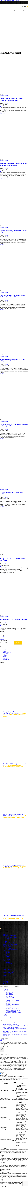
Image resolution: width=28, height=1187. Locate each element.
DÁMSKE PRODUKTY (9, 936)
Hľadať (18, 642)
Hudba (4, 651)
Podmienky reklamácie (8, 972)
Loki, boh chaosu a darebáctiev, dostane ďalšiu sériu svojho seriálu (13, 296)
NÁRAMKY (6, 951)
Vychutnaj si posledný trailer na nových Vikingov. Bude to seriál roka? (12, 360)
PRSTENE (6, 960)
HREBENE (6, 938)
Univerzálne (9, 963)
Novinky (5, 655)
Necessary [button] (2, 1072)
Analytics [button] (2, 1162)
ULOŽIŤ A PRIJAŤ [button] (5, 1186)
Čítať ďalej (2, 113)
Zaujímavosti (6, 659)
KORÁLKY (6, 941)
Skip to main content (14, 0)
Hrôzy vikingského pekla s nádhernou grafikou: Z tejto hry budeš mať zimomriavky (15, 1026)
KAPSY (5, 940)
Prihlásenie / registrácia (8, 1017)
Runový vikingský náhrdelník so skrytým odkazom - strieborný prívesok (13, 712)
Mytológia (5, 654)
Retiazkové (9, 948)
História (5, 649)
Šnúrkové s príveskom (11, 949)
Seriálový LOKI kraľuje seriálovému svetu (13, 619)
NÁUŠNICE (6, 955)
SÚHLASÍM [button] (4, 1046)
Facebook (5, 981)
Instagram (5, 982)
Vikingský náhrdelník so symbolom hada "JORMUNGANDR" (13, 815)
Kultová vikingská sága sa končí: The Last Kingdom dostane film (13, 231)
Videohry (5, 658)
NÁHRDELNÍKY (7, 947)
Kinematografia (4, 95)
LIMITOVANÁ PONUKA (10, 944)
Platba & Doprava (7, 969)
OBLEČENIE (6, 956)
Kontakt (5, 975)
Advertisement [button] (3, 1170)
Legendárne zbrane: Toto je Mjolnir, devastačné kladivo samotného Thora (14, 1029)
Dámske (8, 962)
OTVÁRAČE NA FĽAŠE (9, 958)
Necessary (4, 1074)
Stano (6, 103)
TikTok (5, 984)
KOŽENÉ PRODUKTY (9, 942)
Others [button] (1, 1179)
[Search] (9, 11)
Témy (4, 656)
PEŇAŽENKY (7, 959)
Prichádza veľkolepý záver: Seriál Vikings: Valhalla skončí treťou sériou (13, 1023)
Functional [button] (2, 1146)
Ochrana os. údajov (8, 973)
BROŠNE (5, 934)
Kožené (8, 953)
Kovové (8, 952)
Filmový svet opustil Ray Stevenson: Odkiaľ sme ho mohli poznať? (11, 99)
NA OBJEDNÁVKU (8, 945)
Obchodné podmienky (8, 971)
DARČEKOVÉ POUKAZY (10, 937)
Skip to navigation (4, 0)
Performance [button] (3, 1155)
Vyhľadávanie (3, 640)
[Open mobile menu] (2, 11)
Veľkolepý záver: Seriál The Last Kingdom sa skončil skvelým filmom (13, 164)
